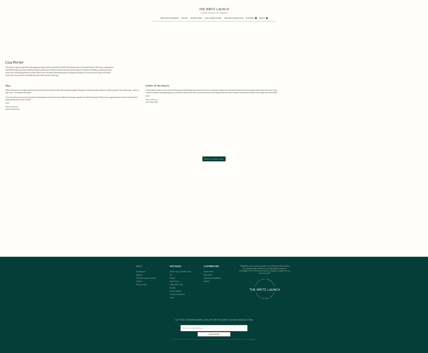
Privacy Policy (252, 339)
